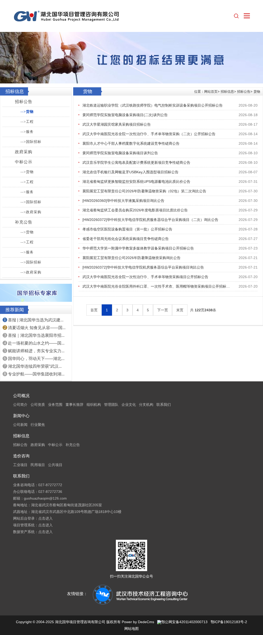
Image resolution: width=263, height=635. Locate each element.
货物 (256, 91)
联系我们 (163, 404)
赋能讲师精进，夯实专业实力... (36, 351)
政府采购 (23, 152)
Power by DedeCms (138, 622)
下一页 (162, 310)
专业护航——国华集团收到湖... (36, 374)
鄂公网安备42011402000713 (184, 622)
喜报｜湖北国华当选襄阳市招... (36, 335)
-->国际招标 (31, 142)
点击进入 (45, 518)
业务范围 (55, 404)
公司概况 (21, 395)
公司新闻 (20, 425)
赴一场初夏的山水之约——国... (36, 343)
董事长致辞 (74, 404)
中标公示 (23, 162)
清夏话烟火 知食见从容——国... (36, 327)
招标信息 (227, 91)
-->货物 (27, 112)
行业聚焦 (38, 425)
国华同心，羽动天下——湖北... (36, 358)
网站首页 (211, 91)
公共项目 (55, 465)
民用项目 (38, 465)
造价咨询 (21, 456)
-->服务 (27, 132)
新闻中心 (21, 416)
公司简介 (20, 404)
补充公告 (23, 222)
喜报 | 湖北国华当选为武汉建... (35, 320)
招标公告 (23, 101)
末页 (179, 310)
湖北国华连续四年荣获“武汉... (35, 366)
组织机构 (94, 404)
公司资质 (38, 404)
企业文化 (128, 404)
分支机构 (146, 404)
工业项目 (20, 465)
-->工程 (27, 122)
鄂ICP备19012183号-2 (229, 622)
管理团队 (111, 404)
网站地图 (131, 629)
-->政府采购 (31, 212)
